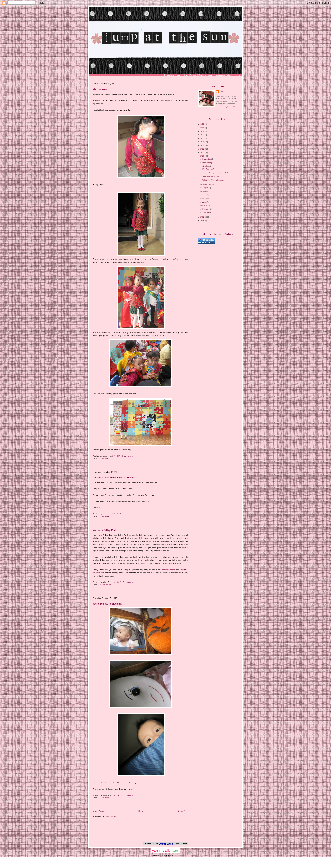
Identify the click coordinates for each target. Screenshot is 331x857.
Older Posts (183, 811)
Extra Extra (105, 585)
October (205, 166)
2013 (202, 145)
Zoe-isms (104, 459)
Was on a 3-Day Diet (104, 530)
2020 (202, 128)
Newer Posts (98, 811)
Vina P (222, 91)
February (206, 209)
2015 (202, 138)
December (206, 159)
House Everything (172, 75)
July (204, 191)
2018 (202, 131)
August (205, 188)
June (204, 195)
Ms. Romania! (100, 89)
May (204, 199)
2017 (202, 135)
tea (175, 538)
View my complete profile (226, 107)
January (205, 212)
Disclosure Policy (223, 75)
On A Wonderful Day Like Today (198, 75)
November (206, 163)
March (204, 205)
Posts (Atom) (110, 816)
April (204, 202)
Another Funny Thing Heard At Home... (114, 477)
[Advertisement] (230, 276)
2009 (202, 217)
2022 (202, 124)
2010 (202, 156)
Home (237, 75)
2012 (202, 149)
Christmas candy (168, 570)
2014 (202, 142)
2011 (202, 153)
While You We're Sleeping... (108, 603)
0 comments (128, 456)
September (206, 184)
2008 (202, 221)
